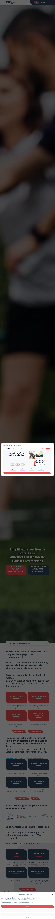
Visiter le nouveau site (27, 473)
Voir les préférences (27, 914)
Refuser (27, 910)
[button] (53, 894)
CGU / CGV (28, 917)
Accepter (27, 906)
